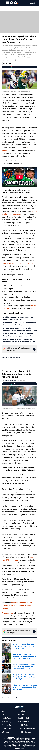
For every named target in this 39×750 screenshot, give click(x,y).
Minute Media (11, 737)
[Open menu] (3, 3)
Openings (21, 711)
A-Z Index (5, 732)
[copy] (13, 63)
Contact (4, 715)
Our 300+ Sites (23, 715)
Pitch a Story (6, 722)
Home (4, 357)
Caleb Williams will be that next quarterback (18, 263)
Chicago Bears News (14, 357)
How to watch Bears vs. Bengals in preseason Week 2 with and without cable (20, 329)
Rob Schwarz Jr (9, 60)
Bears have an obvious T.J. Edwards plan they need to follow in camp (19, 324)
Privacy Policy (23, 722)
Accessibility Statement (27, 729)
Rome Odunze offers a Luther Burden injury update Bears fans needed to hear (19, 340)
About (4, 711)
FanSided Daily (24, 718)
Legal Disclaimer (8, 729)
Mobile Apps (6, 718)
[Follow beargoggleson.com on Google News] (34, 349)
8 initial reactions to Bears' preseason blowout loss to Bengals (18, 318)
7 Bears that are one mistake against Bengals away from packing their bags (18, 335)
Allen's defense (7, 613)
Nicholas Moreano (10, 380)
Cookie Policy (23, 725)
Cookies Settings (24, 732)
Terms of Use (7, 725)
